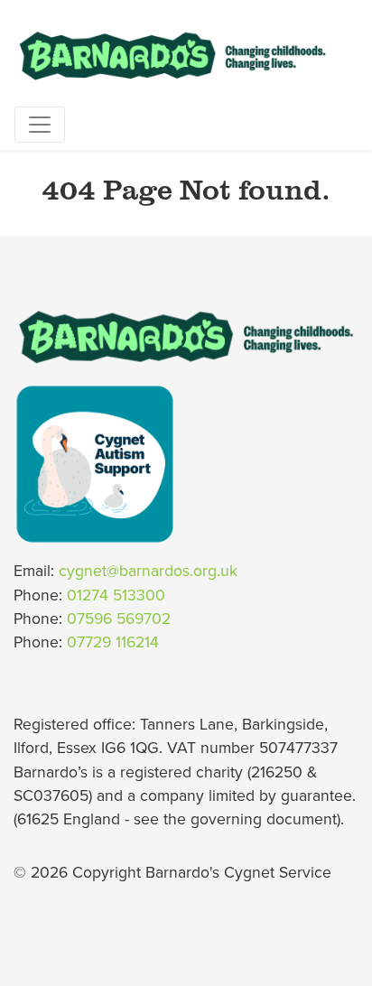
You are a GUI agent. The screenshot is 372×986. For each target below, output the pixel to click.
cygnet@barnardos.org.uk (148, 571)
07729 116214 (113, 642)
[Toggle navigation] (39, 125)
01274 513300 (116, 595)
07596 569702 (119, 618)
